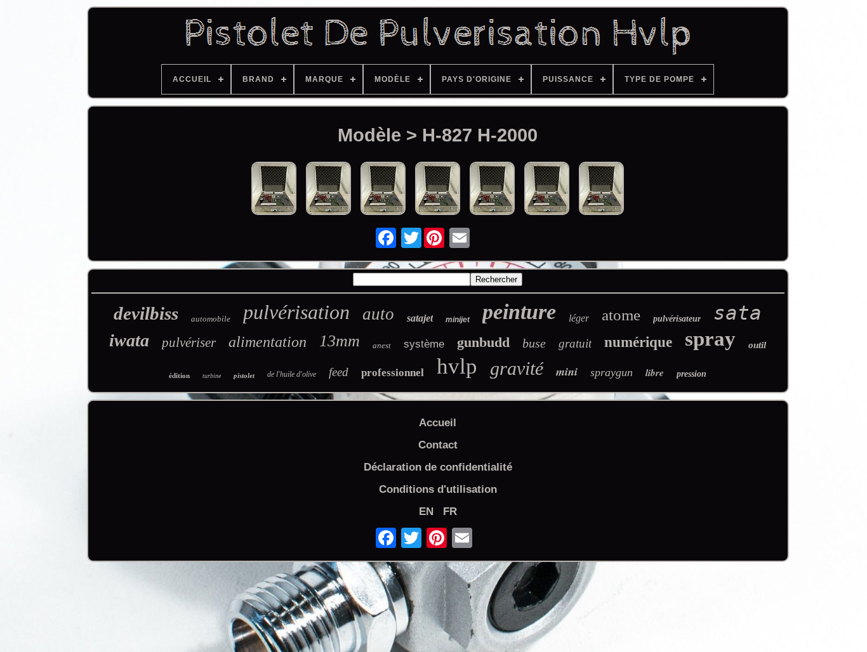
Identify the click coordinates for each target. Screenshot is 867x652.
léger (579, 318)
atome (621, 314)
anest (382, 345)
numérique (638, 342)
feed (338, 372)
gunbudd (483, 342)
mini (567, 371)
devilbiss (146, 313)
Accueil (437, 423)
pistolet (244, 375)
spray (710, 338)
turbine (211, 375)
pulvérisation (296, 312)
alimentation (267, 342)
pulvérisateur (677, 318)
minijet (458, 319)
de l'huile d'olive (291, 374)
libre (654, 372)
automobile (210, 318)
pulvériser (189, 342)
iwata (129, 340)
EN (426, 511)
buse (534, 343)
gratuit (575, 343)
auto (378, 313)
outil (757, 345)
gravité (516, 368)
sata (737, 312)
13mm (339, 341)
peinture (519, 311)
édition (179, 375)
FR (450, 511)
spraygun (611, 372)
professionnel (392, 373)
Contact (438, 445)
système (424, 344)
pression (691, 374)
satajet (420, 318)
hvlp (457, 366)
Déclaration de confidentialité (438, 467)
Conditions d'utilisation (438, 489)
